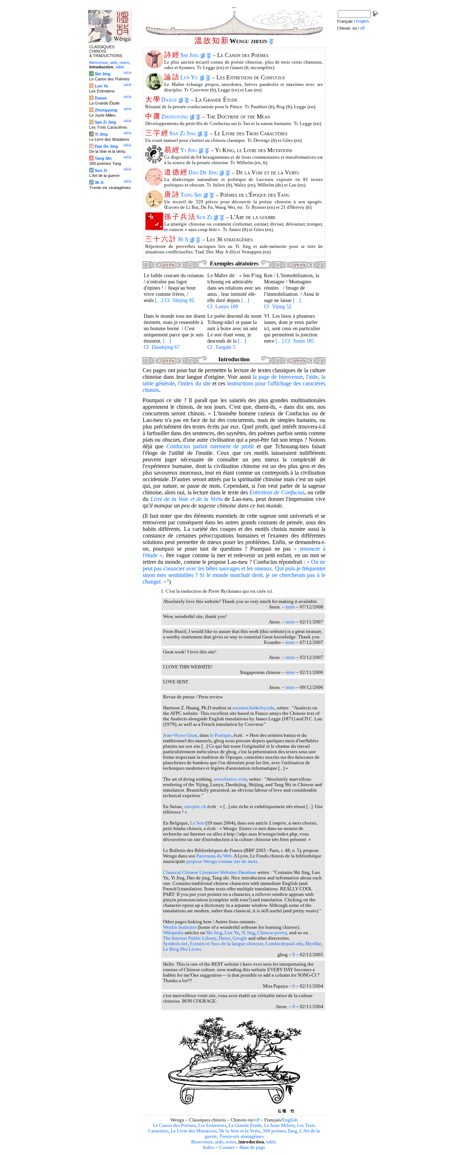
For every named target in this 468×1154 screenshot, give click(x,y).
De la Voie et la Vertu (239, 1131)
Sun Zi (205, 217)
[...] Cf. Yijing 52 (282, 303)
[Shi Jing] (154, 66)
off (257, 1120)
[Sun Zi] (154, 228)
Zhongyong (175, 116)
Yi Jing (189, 150)
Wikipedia (173, 932)
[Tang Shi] (154, 206)
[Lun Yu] (154, 89)
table (271, 1141)
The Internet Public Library (189, 938)
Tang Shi (191, 195)
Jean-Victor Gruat (180, 735)
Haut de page (252, 1147)
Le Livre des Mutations (194, 1131)
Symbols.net (175, 943)
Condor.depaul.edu (284, 943)
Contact (227, 1147)
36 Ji (183, 239)
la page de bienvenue (278, 377)
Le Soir (197, 823)
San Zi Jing (183, 133)
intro (290, 607)
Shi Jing (190, 55)
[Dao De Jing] (154, 184)
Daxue (169, 100)
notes (231, 1141)
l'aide (312, 377)
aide (219, 1141)
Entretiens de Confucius (276, 492)
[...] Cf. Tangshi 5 (226, 344)
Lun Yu (190, 77)
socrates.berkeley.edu (254, 707)
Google (240, 938)
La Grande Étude (245, 1125)
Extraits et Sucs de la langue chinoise (226, 943)
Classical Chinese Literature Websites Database (209, 872)
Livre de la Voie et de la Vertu (187, 499)
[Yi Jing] (154, 161)
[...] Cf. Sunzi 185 (295, 341)
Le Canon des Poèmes (174, 1125)
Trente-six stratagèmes (241, 1136)
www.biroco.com (230, 779)
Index (208, 1147)
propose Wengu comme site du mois (221, 861)
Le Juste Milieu (279, 1125)
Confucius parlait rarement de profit (210, 446)
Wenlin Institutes (180, 927)
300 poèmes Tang (280, 1131)
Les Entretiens (212, 1125)
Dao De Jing (203, 172)
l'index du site (194, 383)
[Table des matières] (271, 41)
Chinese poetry (272, 932)
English (290, 1120)
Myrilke (313, 943)
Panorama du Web (214, 856)
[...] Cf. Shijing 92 (174, 300)
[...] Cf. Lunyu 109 (228, 303)
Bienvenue (202, 1141)
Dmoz (224, 938)
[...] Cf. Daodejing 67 (162, 344)
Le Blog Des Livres (182, 949)
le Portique (220, 735)
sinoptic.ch (195, 806)
